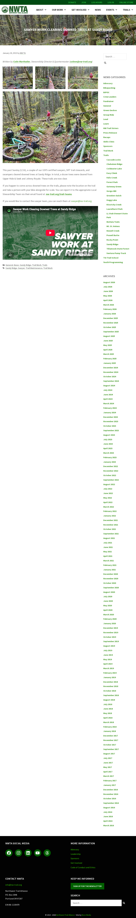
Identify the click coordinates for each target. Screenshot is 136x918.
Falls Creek (112, 177)
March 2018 (108, 722)
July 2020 (107, 596)
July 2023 (107, 439)
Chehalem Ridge (114, 164)
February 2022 (109, 511)
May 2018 (107, 713)
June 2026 (108, 291)
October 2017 (109, 744)
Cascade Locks (114, 159)
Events (110, 9)
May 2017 (107, 767)
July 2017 (107, 758)
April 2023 (107, 448)
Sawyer (21, 268)
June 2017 (108, 762)
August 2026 (109, 282)
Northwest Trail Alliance (65, 915)
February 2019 (109, 672)
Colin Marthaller (21, 61)
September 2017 (111, 749)
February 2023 (109, 457)
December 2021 (110, 520)
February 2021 (109, 565)
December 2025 (110, 318)
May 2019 (107, 659)
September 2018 (111, 695)
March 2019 (108, 668)
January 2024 (109, 412)
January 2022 (109, 515)
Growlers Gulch (114, 195)
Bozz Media (86, 915)
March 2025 (108, 354)
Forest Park (112, 182)
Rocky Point (112, 239)
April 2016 (107, 821)
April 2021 (107, 556)
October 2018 (109, 690)
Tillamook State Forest (118, 248)
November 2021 (110, 524)
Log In (111, 2)
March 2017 (108, 776)
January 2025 (109, 363)
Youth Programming (113, 262)
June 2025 (108, 340)
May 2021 (107, 551)
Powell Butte (113, 235)
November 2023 (110, 421)
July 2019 (107, 650)
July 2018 (107, 704)
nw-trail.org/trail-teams (59, 194)
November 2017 (110, 740)
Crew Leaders (109, 96)
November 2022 (110, 470)
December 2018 (110, 681)
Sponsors (107, 146)
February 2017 (109, 780)
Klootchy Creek (114, 204)
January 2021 (109, 569)
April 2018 (107, 717)
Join (83, 2)
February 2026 (109, 309)
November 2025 (110, 322)
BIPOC (106, 92)
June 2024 (108, 394)
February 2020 (109, 619)
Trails (126, 9)
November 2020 (110, 578)
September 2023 (111, 430)
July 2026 (107, 286)
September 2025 (111, 331)
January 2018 (109, 731)
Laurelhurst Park (115, 209)
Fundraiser (108, 101)
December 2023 (110, 417)
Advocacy (107, 83)
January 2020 (109, 623)
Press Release (110, 132)
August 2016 (109, 807)
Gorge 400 (111, 191)
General (9, 265)
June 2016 (108, 816)
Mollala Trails (113, 222)
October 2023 (109, 426)
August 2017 (109, 753)
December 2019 (110, 628)
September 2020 (111, 587)
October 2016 (109, 798)
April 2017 (107, 771)
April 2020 (107, 610)
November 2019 (110, 632)
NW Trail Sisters (110, 128)
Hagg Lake (112, 200)
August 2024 (109, 385)
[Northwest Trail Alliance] (15, 10)
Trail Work (36, 265)
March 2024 (108, 403)
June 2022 (108, 493)
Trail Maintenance (34, 268)
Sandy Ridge (25, 265)
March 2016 (108, 825)
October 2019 (109, 637)
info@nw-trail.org (13, 884)
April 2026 (107, 300)
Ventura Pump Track (116, 253)
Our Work (57, 9)
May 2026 (107, 295)
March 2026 (108, 304)
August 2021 (109, 538)
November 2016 (110, 794)
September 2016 (111, 803)
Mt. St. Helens (113, 226)
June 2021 (108, 547)
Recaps (106, 137)
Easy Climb (112, 173)
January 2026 (109, 313)
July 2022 (107, 488)
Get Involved (79, 9)
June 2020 (108, 601)
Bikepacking (109, 87)
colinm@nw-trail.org (81, 61)
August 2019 (109, 645)
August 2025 (109, 336)
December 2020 (110, 574)
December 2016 (110, 789)
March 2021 (108, 560)
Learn (106, 123)
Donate (72, 2)
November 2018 (110, 686)
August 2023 (109, 435)
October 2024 (109, 376)
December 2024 (110, 367)
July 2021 (107, 542)
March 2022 (108, 506)
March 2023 (108, 452)
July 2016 (107, 812)
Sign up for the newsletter (87, 886)
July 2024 (107, 390)
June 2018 (108, 708)
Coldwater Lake (114, 168)
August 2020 (109, 592)
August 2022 (109, 484)
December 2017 (110, 735)
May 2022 (107, 497)
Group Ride (108, 114)
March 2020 (108, 614)
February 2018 (109, 726)
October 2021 (109, 529)
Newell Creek (113, 230)
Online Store (126, 2)
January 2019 (109, 677)
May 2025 (107, 345)
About (39, 9)
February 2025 (109, 358)
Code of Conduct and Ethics (83, 867)
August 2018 (109, 699)
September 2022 (111, 479)
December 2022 (110, 466)
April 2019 (107, 663)
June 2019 (108, 655)
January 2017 (109, 785)
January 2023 (109, 462)
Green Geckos (110, 110)
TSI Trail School (110, 257)
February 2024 (109, 408)
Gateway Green (114, 186)
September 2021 (111, 533)
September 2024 (111, 381)
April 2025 (107, 349)
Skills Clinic (108, 141)
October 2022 (109, 475)
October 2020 (109, 583)
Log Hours (96, 2)
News (98, 9)
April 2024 (107, 399)
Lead (105, 119)
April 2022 (107, 502)
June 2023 (108, 443)
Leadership (76, 854)
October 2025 (109, 327)
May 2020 (107, 605)
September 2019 (111, 641)
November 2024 (110, 372)
